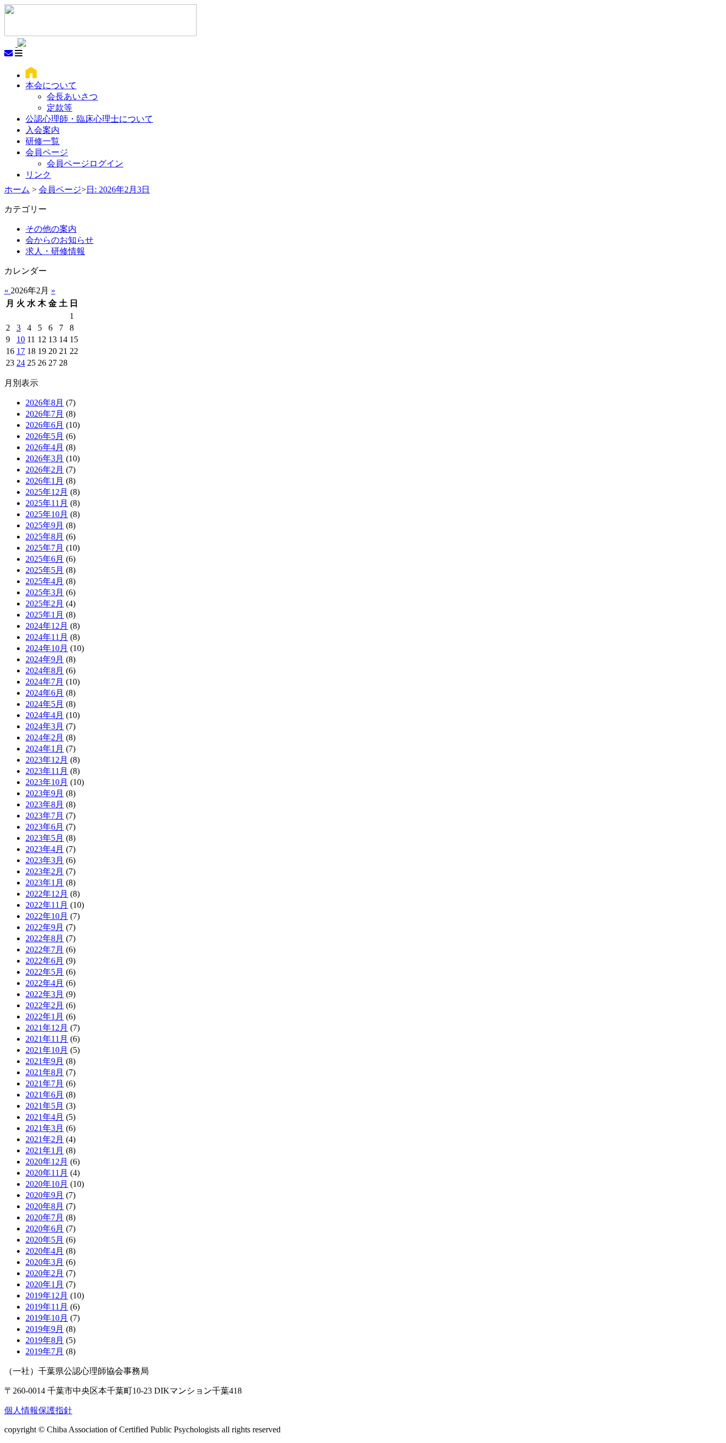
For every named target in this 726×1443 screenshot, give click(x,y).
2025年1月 (45, 614)
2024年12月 (47, 625)
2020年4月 (45, 1250)
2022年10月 (47, 916)
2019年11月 (47, 1306)
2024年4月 (45, 715)
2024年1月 (45, 748)
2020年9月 (45, 1195)
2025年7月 (45, 547)
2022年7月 (45, 949)
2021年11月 (47, 1038)
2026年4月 (45, 447)
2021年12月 (47, 1027)
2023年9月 (45, 793)
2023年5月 (45, 837)
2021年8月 (45, 1072)
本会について (51, 85)
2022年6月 (45, 960)
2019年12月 (47, 1295)
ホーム (17, 189)
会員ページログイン (85, 163)
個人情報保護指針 (38, 1410)
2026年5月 (45, 436)
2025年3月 (45, 592)
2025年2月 (45, 603)
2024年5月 (45, 703)
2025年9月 (45, 525)
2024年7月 (45, 681)
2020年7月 (45, 1217)
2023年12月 (47, 759)
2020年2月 (45, 1273)
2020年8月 (45, 1206)
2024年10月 (47, 648)
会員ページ (47, 152)
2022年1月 (45, 1016)
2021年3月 (45, 1128)
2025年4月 (45, 581)
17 (20, 351)
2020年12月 (47, 1161)
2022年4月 (45, 983)
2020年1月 (45, 1284)
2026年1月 (45, 480)
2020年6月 (45, 1228)
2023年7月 (45, 815)
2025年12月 (47, 491)
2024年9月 (45, 659)
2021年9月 (45, 1061)
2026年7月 (45, 413)
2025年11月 (47, 503)
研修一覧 (43, 141)
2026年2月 (45, 469)
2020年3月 (45, 1262)
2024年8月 (45, 670)
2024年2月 (45, 737)
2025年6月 (45, 558)
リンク (38, 174)
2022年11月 (47, 904)
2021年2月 (45, 1139)
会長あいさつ (72, 96)
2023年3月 (45, 860)
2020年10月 (47, 1183)
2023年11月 (47, 770)
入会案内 (43, 129)
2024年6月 (45, 692)
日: (118, 189)
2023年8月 (45, 804)
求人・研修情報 (55, 251)
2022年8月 (45, 938)
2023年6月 (45, 826)
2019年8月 (45, 1340)
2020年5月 (45, 1239)
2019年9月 (45, 1329)
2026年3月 (45, 458)
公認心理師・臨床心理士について (89, 118)
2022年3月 (45, 994)
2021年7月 (45, 1083)
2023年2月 (45, 871)
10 (20, 339)
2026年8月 (45, 402)
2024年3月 (45, 726)
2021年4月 (45, 1116)
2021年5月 (45, 1105)
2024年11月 (47, 637)
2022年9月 (45, 927)
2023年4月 (45, 849)
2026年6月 (45, 424)
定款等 (59, 107)
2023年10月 (47, 782)
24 (20, 362)
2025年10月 (47, 514)
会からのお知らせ (60, 239)
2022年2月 (45, 1005)
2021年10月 (47, 1049)
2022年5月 (45, 971)
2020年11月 (47, 1172)
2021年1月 (45, 1150)
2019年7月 (45, 1351)
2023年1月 (45, 882)
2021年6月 (45, 1094)
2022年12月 (47, 893)
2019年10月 (47, 1317)
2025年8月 (45, 536)
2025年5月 (45, 570)
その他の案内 (51, 228)
